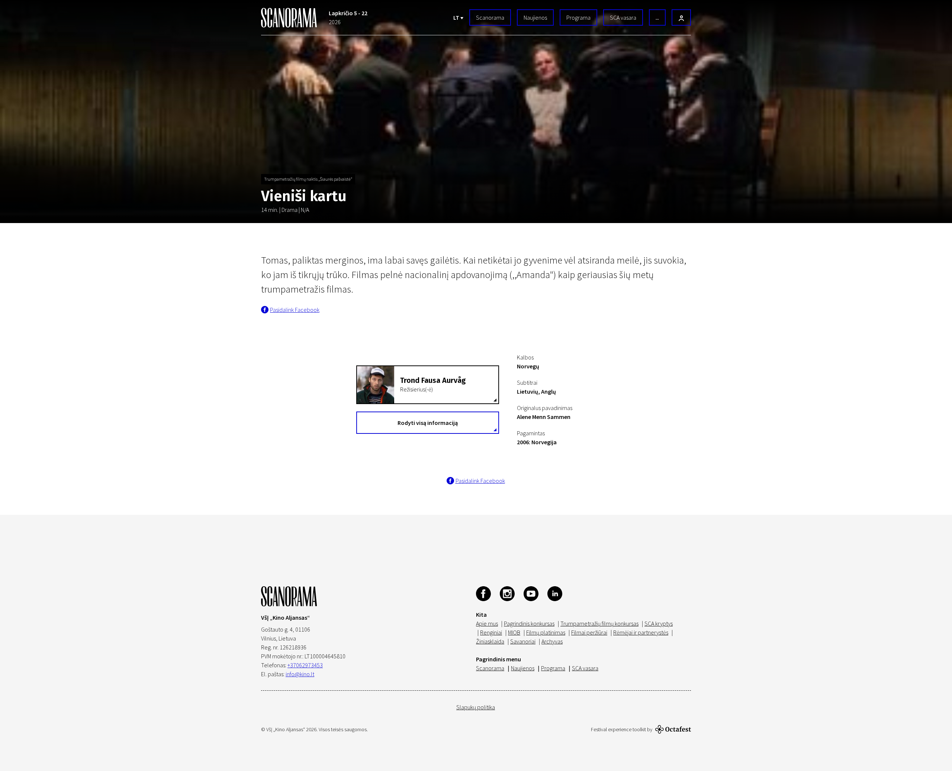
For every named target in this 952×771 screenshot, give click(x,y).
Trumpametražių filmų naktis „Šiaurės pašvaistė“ (308, 179)
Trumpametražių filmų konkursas (599, 623)
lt (456, 17)
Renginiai (491, 632)
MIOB (514, 632)
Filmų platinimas (545, 632)
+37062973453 (305, 665)
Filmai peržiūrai (589, 632)
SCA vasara (623, 17)
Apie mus (487, 623)
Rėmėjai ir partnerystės (640, 632)
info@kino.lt (300, 674)
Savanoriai (523, 641)
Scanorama (490, 17)
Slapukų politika (475, 707)
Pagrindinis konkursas (529, 623)
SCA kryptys (658, 623)
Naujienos (535, 17)
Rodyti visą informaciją (428, 422)
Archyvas (552, 641)
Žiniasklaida (490, 641)
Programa (578, 17)
